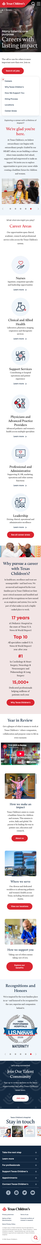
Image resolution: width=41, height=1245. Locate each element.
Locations (9, 105)
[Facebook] (8, 1192)
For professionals (11, 1165)
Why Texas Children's (14, 87)
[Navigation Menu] (38, 4)
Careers (8, 81)
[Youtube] (32, 1192)
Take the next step (11, 1152)
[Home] (2, 10)
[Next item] (37, 209)
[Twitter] (24, 1192)
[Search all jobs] (35, 1237)
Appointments (9, 1178)
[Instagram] (16, 1192)
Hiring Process (11, 99)
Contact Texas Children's (15, 1184)
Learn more (8, 1159)
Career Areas (11, 111)
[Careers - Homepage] (15, 4)
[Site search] (33, 4)
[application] (20, 754)
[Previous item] (3, 209)
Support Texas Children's (15, 1172)
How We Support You (14, 93)
